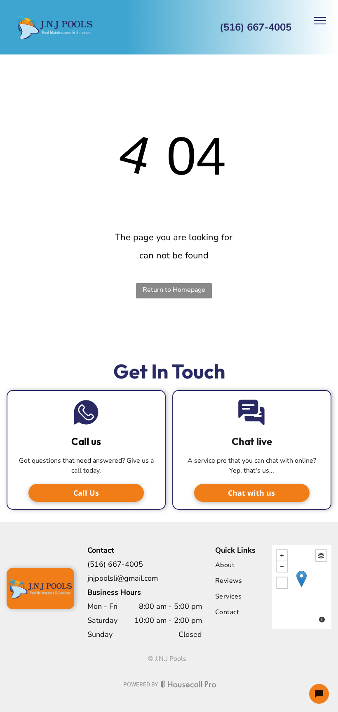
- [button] (282, 566)
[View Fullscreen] (282, 582)
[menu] (320, 20)
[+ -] (301, 587)
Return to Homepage (174, 289)
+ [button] (282, 555)
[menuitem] (248, 565)
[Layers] (321, 555)
